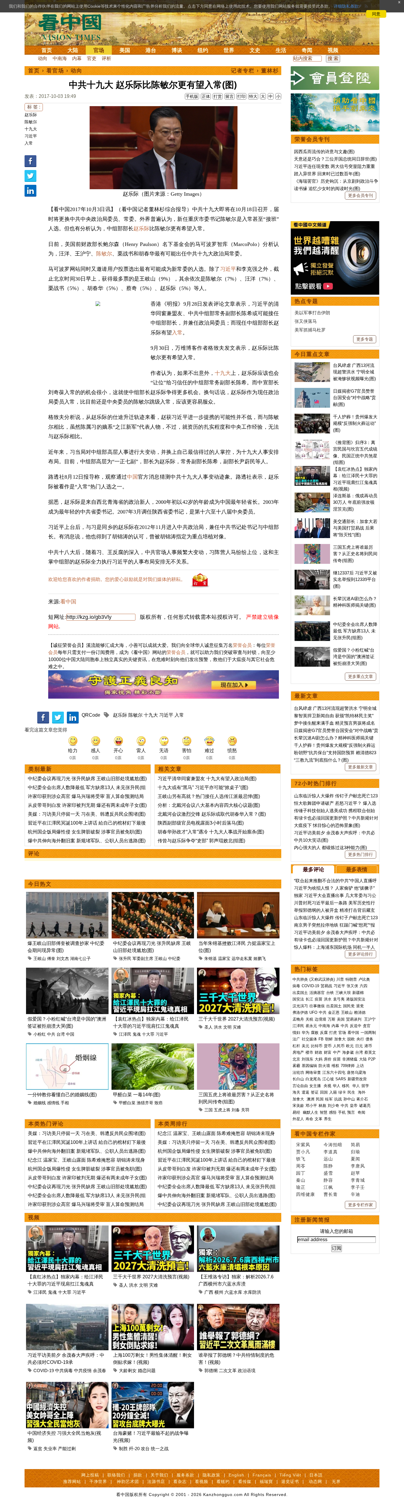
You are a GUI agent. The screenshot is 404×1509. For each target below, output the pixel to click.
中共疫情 (83, 1370)
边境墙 (320, 1019)
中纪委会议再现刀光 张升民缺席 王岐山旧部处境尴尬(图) (87, 778)
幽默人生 (310, 1112)
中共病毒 (64, 1370)
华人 (336, 1086)
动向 (42, 58)
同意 (376, 14)
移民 (346, 1086)
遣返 (305, 1092)
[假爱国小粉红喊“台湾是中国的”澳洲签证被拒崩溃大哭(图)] (67, 971)
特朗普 (351, 979)
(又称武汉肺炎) (322, 979)
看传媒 (244, 1481)
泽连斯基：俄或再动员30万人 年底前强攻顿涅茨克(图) (355, 502)
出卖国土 (300, 992)
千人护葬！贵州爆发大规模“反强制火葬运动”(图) (355, 423)
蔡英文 (370, 1052)
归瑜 (355, 1151)
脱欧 (351, 1039)
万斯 (331, 1019)
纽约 (203, 50)
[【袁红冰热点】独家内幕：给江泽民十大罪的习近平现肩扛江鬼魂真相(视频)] (152, 971)
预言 (351, 1112)
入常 (29, 143)
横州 (218, 1292)
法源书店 (156, 1481)
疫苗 (318, 999)
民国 (320, 1099)
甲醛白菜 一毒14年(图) (136, 1094)
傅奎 (51, 958)
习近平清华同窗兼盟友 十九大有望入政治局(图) (207, 778)
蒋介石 (362, 1099)
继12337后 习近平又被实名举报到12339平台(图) (355, 579)
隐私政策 (211, 1475)
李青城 (358, 1180)
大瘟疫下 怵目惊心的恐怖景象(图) (327, 825)
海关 (296, 1092)
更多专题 (364, 339)
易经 (297, 1112)
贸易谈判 (354, 1019)
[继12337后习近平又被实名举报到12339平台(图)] (312, 572)
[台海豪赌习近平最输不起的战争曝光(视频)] (152, 1385)
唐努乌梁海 (356, 1072)
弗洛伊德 (300, 1012)
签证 (315, 1092)
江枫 (328, 1187)
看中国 (73, 26)
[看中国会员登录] (335, 78)
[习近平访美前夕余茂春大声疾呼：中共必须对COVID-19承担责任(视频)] (67, 1307)
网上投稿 (90, 1475)
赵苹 (355, 1173)
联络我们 (116, 1475)
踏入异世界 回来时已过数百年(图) (327, 173)
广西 (208, 1292)
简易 (355, 1144)
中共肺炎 (300, 979)
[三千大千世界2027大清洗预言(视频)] (238, 971)
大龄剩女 (128, 1370)
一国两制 (368, 1032)
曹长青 (331, 1194)
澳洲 (310, 1099)
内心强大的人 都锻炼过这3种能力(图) (330, 847)
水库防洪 (252, 1292)
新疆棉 (358, 992)
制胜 (123, 1448)
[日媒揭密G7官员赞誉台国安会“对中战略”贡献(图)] (312, 391)
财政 (318, 1052)
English (236, 1475)
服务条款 (185, 1475)
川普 (340, 979)
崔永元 (311, 1026)
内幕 (77, 58)
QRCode (91, 715)
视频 (333, 50)
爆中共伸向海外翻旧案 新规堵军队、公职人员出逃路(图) (87, 840)
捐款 (137, 1475)
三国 (208, 1110)
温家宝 (224, 958)
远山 (328, 1158)
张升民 (125, 958)
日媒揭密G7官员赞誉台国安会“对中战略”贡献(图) (354, 397)
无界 (336, 1481)
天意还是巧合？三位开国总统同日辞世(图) (335, 158)
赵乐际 (31, 114)
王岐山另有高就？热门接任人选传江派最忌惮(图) (209, 796)
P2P (372, 1059)
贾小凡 (303, 1151)
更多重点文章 (360, 676)
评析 (106, 58)
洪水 (218, 1027)
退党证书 (290, 1481)
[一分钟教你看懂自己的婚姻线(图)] (67, 1046)
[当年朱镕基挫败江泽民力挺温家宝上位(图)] (238, 895)
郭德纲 (211, 1370)
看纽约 (223, 1481)
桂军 (329, 1099)
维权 (335, 1065)
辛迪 (355, 1194)
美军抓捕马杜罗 (310, 329)
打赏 (218, 96)
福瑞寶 (266, 1481)
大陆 (72, 50)
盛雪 (328, 1173)
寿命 (309, 1119)
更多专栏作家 (360, 1204)
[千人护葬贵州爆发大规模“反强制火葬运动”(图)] (312, 416)
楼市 (309, 1052)
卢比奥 (364, 979)
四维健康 (305, 1194)
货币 (328, 1046)
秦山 (301, 1180)
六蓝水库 (233, 1292)
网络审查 (313, 1072)
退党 (360, 1006)
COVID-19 (43, 1370)
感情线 (53, 1102)
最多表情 (356, 869)
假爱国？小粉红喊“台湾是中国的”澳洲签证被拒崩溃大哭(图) (353, 656)
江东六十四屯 (333, 1072)
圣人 (208, 1027)
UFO (313, 1012)
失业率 (50, 1448)
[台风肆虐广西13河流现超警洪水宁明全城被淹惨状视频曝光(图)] (312, 365)
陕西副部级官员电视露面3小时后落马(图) (201, 822)
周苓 (301, 1165)
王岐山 (39, 958)
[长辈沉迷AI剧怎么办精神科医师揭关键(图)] (312, 598)
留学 (365, 1086)
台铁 (330, 992)
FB (321, 1039)
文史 (255, 50)
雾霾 (296, 1065)
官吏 (91, 58)
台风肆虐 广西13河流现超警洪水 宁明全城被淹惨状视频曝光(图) (354, 372)
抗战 (338, 1099)
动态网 (315, 1481)
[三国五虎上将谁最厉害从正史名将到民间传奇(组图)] (238, 1046)
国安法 (298, 999)
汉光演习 (300, 1006)
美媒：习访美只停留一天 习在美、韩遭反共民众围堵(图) (87, 814)
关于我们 (159, 1475)
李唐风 (358, 1165)
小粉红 (39, 1034)
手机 (342, 1112)
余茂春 (99, 1370)
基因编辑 (309, 1065)
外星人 (298, 1119)
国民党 (349, 1006)
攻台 (145, 1448)
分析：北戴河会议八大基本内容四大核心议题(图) (209, 805)
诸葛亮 (365, 1105)
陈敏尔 (31, 121)
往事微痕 (317, 1006)
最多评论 (313, 869)
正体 (206, 96)
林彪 (322, 1105)
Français (262, 1475)
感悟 (333, 1112)
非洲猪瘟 (350, 1059)
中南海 (60, 58)
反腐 (324, 1032)
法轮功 (298, 1072)
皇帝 (354, 1105)
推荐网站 (72, 1481)
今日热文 (40, 884)
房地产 (298, 1052)
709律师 (348, 1065)
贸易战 (326, 986)
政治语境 (247, 1370)
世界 (229, 50)
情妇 (296, 1032)
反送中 (355, 1026)
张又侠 (352, 986)
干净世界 (98, 1481)
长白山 (298, 1079)
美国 (124, 50)
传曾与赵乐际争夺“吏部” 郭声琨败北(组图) (201, 840)
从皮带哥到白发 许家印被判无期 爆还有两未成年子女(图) (87, 805)
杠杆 (296, 1046)
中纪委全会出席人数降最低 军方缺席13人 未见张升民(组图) (355, 631)
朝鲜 (329, 1039)
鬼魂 (136, 1034)
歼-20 (134, 1448)
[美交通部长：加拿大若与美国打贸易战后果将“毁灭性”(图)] (312, 521)
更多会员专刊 (360, 195)
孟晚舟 (298, 1019)
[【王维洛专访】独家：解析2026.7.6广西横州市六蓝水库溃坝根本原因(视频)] (238, 1228)
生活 (281, 50)
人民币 (339, 1046)
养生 (328, 1119)
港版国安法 (355, 999)
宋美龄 (298, 1105)
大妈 (318, 1059)
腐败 (315, 1032)
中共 (51, 1034)
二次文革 (228, 1370)
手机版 (192, 96)
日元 (359, 1046)
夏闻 (355, 1158)
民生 (352, 1092)
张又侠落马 (306, 321)
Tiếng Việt (290, 1475)
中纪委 (174, 958)
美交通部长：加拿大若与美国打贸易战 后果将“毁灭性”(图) (355, 528)
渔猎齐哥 (145, 1102)
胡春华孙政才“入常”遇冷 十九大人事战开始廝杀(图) (211, 831)
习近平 (31, 136)
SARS (340, 1079)
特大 (253, 96)
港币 (368, 1046)
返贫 (37, 1448)
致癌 (158, 1102)
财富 (328, 1052)
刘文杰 (62, 958)
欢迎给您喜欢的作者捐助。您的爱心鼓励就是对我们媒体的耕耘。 (116, 579)
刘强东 (307, 1059)
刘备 (236, 1110)
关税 (309, 1019)
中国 (132, 477)
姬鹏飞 (259, 958)
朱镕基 (210, 958)
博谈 (177, 50)
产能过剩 (67, 1448)
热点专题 (306, 301)
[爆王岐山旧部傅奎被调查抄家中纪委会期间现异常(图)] (67, 895)
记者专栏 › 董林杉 (255, 71)
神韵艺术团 (128, 1481)
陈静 (328, 1165)
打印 (241, 96)
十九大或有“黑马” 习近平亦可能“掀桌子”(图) (203, 787)
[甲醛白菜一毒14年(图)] (152, 1046)
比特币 (316, 1046)
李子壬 (358, 1187)
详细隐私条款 (346, 6)
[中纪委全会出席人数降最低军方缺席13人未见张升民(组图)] (312, 624)
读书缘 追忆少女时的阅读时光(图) (327, 188)
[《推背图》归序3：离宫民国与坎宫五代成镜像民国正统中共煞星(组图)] (312, 442)
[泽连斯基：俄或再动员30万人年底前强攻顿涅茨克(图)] (312, 495)
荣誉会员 (242, 645)
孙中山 (349, 1099)
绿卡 (342, 1092)
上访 (360, 1065)
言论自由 (300, 1086)
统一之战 (160, 1448)
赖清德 (360, 1012)
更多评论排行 (360, 954)
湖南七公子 (80, 958)
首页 (46, 50)
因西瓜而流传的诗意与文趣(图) (324, 151)
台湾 (60, 1034)
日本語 (316, 1475)
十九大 (31, 129)
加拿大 (340, 1039)
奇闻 (307, 50)
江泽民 (125, 1034)
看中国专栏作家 (315, 1134)
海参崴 (348, 1052)
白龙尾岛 (313, 1079)
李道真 (331, 1151)
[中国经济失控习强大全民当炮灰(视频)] (67, 1385)
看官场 (55, 71)
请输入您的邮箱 (336, 1231)
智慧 (323, 1112)
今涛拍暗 (333, 1144)
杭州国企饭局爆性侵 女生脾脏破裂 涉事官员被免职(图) (85, 831)
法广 (296, 1039)
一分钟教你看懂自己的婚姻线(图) (62, 1094)
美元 (305, 1046)
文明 (227, 1027)
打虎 (333, 1032)
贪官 (367, 1026)
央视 (327, 1086)
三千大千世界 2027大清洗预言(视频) (236, 1018)
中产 (337, 1052)
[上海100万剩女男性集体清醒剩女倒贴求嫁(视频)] (152, 1307)
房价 (328, 1059)
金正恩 (334, 1012)
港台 (151, 50)
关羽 (245, 1110)
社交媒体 (309, 1039)
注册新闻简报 (312, 1220)
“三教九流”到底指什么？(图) (321, 759)
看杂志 (180, 1481)
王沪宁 (370, 1019)
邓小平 (311, 1105)
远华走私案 (242, 958)
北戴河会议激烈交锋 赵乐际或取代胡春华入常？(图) (212, 814)
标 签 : (33, 106)
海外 (362, 1092)
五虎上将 (222, 1110)
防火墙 (324, 1065)
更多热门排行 (360, 854)
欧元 (350, 1046)
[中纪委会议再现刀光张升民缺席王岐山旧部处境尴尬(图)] (152, 895)
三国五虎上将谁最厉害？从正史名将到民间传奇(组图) (355, 554)
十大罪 (148, 1034)
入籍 (333, 1092)
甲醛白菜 (127, 1102)
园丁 (301, 1173)
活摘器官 (317, 992)
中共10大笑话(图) (311, 840)
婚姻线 (39, 1102)
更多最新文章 (360, 767)
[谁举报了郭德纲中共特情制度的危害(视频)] (238, 1307)
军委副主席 (142, 958)
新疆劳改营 (357, 1079)
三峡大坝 (343, 992)
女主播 (315, 1086)
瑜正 (301, 1187)
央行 (360, 1039)
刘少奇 (333, 1105)
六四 (363, 986)
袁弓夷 (339, 999)
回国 (324, 1092)
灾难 (237, 1027)
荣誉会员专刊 (312, 139)
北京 (296, 1059)
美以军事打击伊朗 (312, 312)
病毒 (296, 986)
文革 (318, 1119)
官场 (98, 50)
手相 (65, 1102)
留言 (229, 96)
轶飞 (301, 1158)
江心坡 (328, 1079)
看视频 (201, 1481)
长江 (309, 999)
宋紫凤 (303, 1144)
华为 (305, 1032)
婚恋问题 (147, 1370)
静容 (328, 1180)
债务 (369, 1039)
